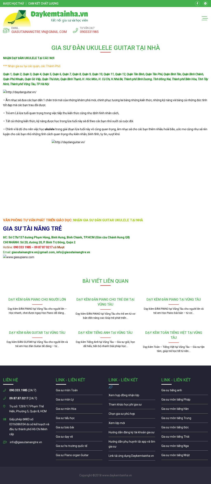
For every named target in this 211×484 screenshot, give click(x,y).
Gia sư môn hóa (79, 409)
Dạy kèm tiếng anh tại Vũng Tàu (105, 333)
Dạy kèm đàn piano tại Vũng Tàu (174, 299)
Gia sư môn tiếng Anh (184, 391)
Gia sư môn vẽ (79, 437)
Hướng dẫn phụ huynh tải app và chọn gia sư (132, 445)
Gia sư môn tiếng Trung (184, 419)
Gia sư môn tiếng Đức (184, 428)
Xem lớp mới (132, 424)
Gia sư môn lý (79, 400)
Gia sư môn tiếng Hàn (184, 409)
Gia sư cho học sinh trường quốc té (79, 446)
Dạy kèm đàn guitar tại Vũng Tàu (37, 333)
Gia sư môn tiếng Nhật (184, 456)
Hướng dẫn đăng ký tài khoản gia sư (132, 433)
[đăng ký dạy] (45, 18)
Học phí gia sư (132, 405)
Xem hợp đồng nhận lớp (132, 396)
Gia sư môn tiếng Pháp (184, 400)
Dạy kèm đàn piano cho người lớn (37, 299)
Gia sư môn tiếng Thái (184, 437)
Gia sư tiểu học (79, 419)
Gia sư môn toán (79, 391)
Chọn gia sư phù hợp (132, 414)
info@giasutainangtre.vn (26, 442)
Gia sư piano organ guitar (79, 456)
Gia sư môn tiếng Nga (132, 456)
